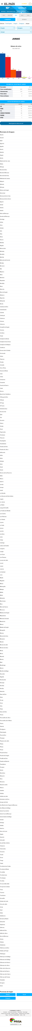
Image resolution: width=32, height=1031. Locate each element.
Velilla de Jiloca (3, 933)
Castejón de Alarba (4, 338)
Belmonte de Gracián (5, 260)
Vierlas (1, 939)
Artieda (1, 228)
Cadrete (2, 312)
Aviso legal (25, 1012)
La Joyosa (2, 502)
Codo (1, 373)
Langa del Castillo (4, 507)
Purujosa (2, 767)
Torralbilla (2, 872)
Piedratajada (3, 732)
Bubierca (2, 295)
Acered (1, 137)
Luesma (2, 569)
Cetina (1, 356)
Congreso (8, 19)
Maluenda (2, 598)
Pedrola (2, 726)
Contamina (2, 379)
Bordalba (2, 283)
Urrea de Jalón (3, 904)
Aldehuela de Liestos (5, 178)
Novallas (2, 685)
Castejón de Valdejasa (5, 344)
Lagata (1, 499)
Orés (1, 706)
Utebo (1, 913)
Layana (1, 522)
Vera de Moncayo (4, 936)
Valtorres (2, 927)
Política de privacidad (5, 1013)
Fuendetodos (3, 443)
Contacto (5, 1012)
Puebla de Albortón (4, 761)
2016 (16, 15)
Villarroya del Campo (5, 977)
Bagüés (2, 245)
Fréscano (2, 438)
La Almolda (2, 493)
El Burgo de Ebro (4, 397)
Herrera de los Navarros (6, 472)
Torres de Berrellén (4, 883)
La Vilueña (2, 519)
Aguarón (2, 143)
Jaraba (1, 484)
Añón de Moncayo (4, 213)
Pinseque (2, 738)
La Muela (2, 505)
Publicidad (19, 1012)
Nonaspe (2, 682)
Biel (1, 268)
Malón (1, 595)
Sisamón (2, 837)
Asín (1, 231)
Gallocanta (2, 452)
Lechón (2, 531)
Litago (1, 540)
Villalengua (2, 953)
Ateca (1, 236)
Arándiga (2, 219)
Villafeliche (2, 945)
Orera (1, 703)
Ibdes (1, 475)
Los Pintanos (3, 557)
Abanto (1, 134)
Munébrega (2, 665)
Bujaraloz (2, 298)
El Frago (2, 403)
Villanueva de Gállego (5, 959)
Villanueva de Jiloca (5, 965)
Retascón (2, 776)
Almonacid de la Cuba (5, 196)
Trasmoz (2, 892)
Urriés (1, 907)
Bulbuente (2, 301)
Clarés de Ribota (4, 370)
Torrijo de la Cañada (5, 886)
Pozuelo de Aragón (4, 755)
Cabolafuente (3, 309)
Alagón (1, 155)
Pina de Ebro (3, 735)
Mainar (1, 583)
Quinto (1, 770)
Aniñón (1, 210)
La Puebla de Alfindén (5, 510)
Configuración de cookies (24, 1013)
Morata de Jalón (4, 644)
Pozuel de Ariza (3, 752)
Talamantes (3, 848)
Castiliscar (2, 347)
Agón (1, 140)
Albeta (1, 164)
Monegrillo (2, 630)
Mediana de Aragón (4, 612)
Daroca (2, 391)
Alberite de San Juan (5, 161)
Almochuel (2, 193)
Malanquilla (2, 586)
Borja (1, 286)
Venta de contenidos (12, 1012)
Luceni (1, 563)
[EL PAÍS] (9, 4)
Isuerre (1, 481)
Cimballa (2, 365)
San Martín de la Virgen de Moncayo (8, 805)
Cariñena (2, 333)
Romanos (2, 781)
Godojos (2, 461)
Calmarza (2, 324)
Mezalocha (2, 621)
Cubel (1, 388)
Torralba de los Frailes (5, 866)
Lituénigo (2, 542)
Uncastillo (2, 898)
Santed (1, 819)
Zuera (1, 985)
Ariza (1, 225)
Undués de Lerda (4, 901)
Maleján (2, 589)
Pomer (1, 749)
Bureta (1, 303)
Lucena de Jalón (4, 560)
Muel (1, 662)
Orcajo (1, 700)
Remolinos (2, 773)
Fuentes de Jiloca (4, 449)
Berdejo (2, 263)
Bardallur (2, 254)
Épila (1, 414)
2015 (22, 15)
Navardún (2, 674)
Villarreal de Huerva (5, 971)
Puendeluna (3, 764)
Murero (1, 668)
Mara (1, 604)
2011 (28, 15)
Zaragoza (2, 983)
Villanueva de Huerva (5, 962)
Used (1, 910)
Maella (1, 577)
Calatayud (2, 315)
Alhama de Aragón (4, 190)
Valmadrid (2, 921)
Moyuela (2, 656)
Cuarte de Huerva (4, 385)
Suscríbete (24, 3)
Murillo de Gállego (4, 671)
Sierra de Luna (3, 831)
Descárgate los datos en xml (16, 123)
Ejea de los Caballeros (5, 394)
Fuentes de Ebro (4, 446)
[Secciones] (2, 4)
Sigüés (1, 834)
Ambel (1, 204)
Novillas (2, 688)
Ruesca (2, 787)
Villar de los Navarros (5, 968)
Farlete (1, 426)
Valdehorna (2, 915)
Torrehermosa (3, 875)
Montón (2, 642)
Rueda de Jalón (3, 784)
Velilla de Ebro (3, 930)
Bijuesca (2, 271)
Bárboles (2, 251)
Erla (1, 417)
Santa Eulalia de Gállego (6, 816)
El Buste (2, 400)
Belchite (2, 257)
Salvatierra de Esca (4, 799)
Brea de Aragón (4, 292)
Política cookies (14, 1013)
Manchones (3, 601)
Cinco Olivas (3, 368)
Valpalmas (2, 924)
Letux (1, 537)
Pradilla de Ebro (4, 758)
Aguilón (2, 146)
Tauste (1, 854)
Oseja (1, 709)
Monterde (2, 639)
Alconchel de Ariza (4, 175)
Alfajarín (2, 181)
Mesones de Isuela (4, 618)
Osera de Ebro (3, 711)
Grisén (1, 470)
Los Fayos (2, 554)
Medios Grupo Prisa (16, 1024)
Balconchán (3, 248)
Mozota (1, 659)
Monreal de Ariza (4, 636)
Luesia (1, 566)
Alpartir (2, 201)
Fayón (1, 429)
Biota (1, 274)
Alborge (2, 166)
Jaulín (1, 490)
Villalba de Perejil (4, 950)
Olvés (1, 697)
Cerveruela (2, 353)
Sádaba (2, 793)
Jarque (1, 487)
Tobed (1, 863)
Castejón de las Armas (5, 341)
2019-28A (10, 15)
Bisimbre (2, 277)
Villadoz (2, 942)
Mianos (1, 624)
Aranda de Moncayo (5, 216)
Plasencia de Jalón (4, 741)
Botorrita (2, 289)
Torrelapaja (3, 878)
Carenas (2, 330)
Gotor (1, 464)
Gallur (1, 455)
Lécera (1, 528)
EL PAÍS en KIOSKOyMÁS (14, 1015)
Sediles (1, 825)
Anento (1, 207)
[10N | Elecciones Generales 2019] (16, 8)
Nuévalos (2, 691)
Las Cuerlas (3, 513)
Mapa (28, 11)
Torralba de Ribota (4, 869)
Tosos (1, 889)
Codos (1, 376)
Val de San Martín (4, 918)
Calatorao (2, 318)
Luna (1, 575)
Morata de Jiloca (4, 647)
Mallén (1, 592)
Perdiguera (2, 729)
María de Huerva (4, 607)
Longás (1, 551)
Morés (1, 650)
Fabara (1, 423)
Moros (1, 653)
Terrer (1, 857)
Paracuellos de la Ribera (6, 720)
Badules (2, 242)
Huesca (8, 994)
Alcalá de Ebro (3, 169)
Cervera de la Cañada (5, 350)
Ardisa (1, 222)
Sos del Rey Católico (5, 843)
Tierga (1, 860)
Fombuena (2, 435)
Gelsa (1, 458)
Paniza (1, 714)
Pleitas (1, 744)
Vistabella (2, 980)
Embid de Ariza (3, 408)
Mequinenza (3, 615)
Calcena (2, 321)
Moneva (2, 633)
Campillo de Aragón (4, 327)
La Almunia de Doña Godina (6, 496)
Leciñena (2, 534)
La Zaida (2, 525)
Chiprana (2, 359)
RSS (24, 1015)
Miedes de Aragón (4, 627)
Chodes (2, 362)
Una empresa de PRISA (15, 1020)
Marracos (2, 609)
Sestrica (2, 828)
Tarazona (2, 851)
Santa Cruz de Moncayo (5, 813)
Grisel (1, 467)
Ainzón (1, 149)
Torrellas (2, 881)
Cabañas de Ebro (4, 306)
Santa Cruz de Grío (4, 811)
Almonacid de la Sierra (5, 199)
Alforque (2, 187)
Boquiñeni (2, 280)
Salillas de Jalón (4, 796)
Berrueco (2, 266)
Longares (2, 548)
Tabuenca (2, 846)
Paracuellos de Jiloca (5, 717)
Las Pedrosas (3, 516)
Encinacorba (3, 411)
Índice (21, 1015)
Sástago (2, 822)
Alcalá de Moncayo (4, 172)
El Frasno (2, 405)
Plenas (1, 746)
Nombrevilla (3, 679)
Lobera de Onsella (4, 545)
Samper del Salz (4, 802)
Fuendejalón (3, 440)
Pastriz (1, 723)
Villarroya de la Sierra (5, 974)
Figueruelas (3, 432)
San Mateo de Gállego (5, 808)
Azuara (1, 239)
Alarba (1, 158)
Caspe (1, 336)
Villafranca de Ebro (4, 948)
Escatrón (2, 420)
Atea (1, 234)
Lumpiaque (2, 572)
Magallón (2, 580)
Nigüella (2, 677)
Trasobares (2, 895)
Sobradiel (2, 840)
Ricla (1, 779)
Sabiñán (2, 790)
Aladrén (2, 152)
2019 (4, 15)
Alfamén (2, 184)
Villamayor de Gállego (5, 956)
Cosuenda (2, 382)
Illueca (1, 478)
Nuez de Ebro (3, 694)
